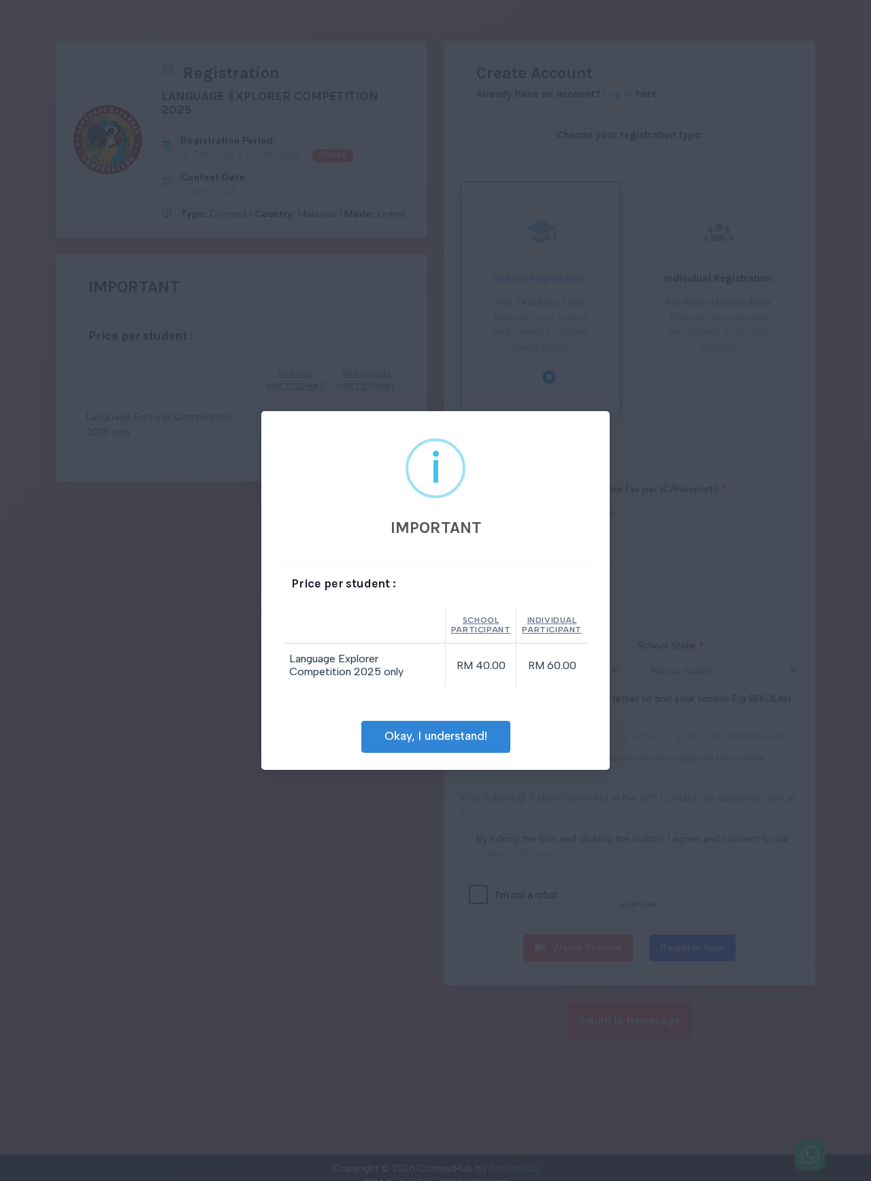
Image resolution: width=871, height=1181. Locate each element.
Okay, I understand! (435, 736)
